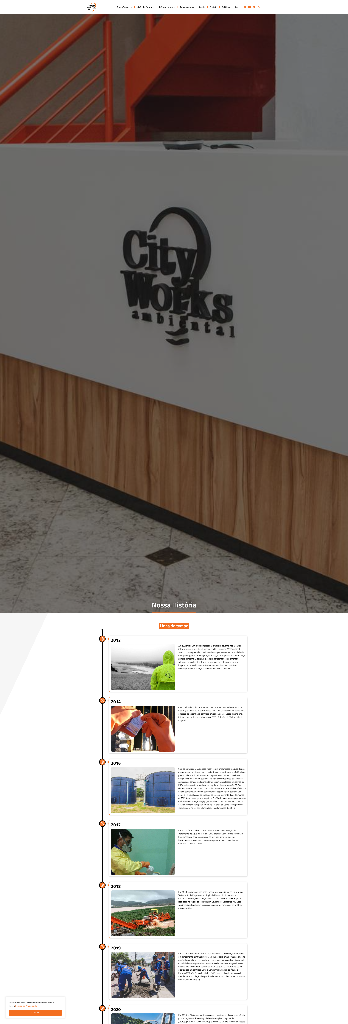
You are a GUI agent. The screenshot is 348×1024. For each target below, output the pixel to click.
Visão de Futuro (144, 7)
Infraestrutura (166, 7)
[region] (35, 1008)
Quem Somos (123, 7)
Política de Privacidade (26, 1006)
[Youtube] (249, 7)
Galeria (201, 7)
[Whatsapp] (259, 7)
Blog (236, 7)
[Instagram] (244, 7)
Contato (213, 7)
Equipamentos (187, 7)
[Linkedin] (254, 7)
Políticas (226, 7)
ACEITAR (35, 1012)
